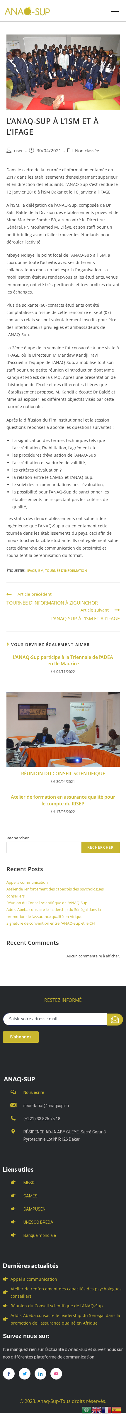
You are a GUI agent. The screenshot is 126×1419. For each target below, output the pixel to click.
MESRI (29, 1182)
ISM (40, 570)
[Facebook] (9, 1374)
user (18, 150)
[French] (107, 1409)
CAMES (30, 1196)
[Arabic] (87, 1409)
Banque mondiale (39, 1235)
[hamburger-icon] (115, 11)
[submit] (115, 1020)
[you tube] (56, 1374)
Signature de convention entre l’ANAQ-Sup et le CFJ (50, 923)
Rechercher (17, 837)
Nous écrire (33, 1092)
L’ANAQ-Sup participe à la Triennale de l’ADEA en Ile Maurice (63, 660)
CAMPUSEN (34, 1209)
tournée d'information (66, 570)
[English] (97, 1409)
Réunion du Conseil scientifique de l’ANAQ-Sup (46, 902)
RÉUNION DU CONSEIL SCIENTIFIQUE (63, 773)
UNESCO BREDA (38, 1222)
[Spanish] (117, 1409)
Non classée (87, 150)
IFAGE (31, 570)
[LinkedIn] (40, 1374)
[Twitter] (24, 1374)
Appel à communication (27, 882)
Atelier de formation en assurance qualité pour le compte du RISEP (63, 800)
